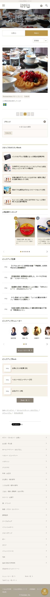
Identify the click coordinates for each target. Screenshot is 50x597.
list (22, 424)
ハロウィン (5, 461)
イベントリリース (7, 551)
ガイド (4, 545)
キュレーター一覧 (7, 576)
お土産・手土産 (7, 443)
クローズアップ (7, 533)
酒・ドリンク (6, 503)
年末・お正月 (6, 473)
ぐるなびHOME (6, 589)
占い (3, 539)
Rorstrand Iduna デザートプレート (13, 96)
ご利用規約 (32, 589)
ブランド (7, 122)
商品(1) (36, 33)
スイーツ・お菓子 (7, 497)
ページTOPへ (25, 418)
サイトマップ (41, 589)
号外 (3, 557)
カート (41, 5)
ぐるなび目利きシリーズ (20, 589)
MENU (3, 5)
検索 (46, 5)
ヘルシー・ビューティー (10, 455)
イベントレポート (7, 527)
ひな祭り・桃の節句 (8, 479)
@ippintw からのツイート (11, 569)
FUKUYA (26, 96)
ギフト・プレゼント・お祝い (11, 437)
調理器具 (5, 515)
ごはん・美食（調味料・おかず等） (13, 491)
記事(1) (14, 33)
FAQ (3, 592)
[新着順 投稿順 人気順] (40, 41)
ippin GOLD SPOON (8, 563)
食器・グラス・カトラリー (10, 509)
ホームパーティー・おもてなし (12, 449)
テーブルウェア (7, 521)
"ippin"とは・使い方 (8, 580)
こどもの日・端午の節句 (10, 485)
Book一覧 (28, 576)
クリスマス (5, 467)
